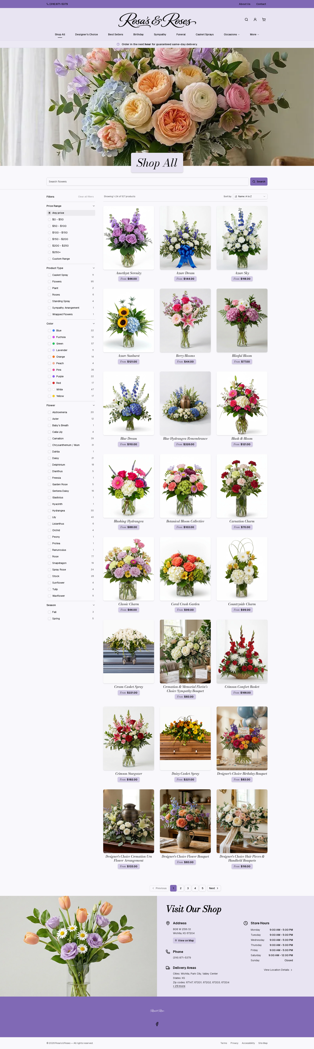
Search (261, 181)
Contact (261, 4)
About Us (244, 4)
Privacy (234, 1043)
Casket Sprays (205, 34)
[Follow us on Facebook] (157, 1024)
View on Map (186, 940)
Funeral (181, 34)
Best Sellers (115, 34)
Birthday (138, 34)
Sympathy (160, 34)
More (253, 34)
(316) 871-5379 (58, 4)
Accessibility (248, 1043)
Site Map (262, 1043)
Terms (223, 1043)
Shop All (60, 34)
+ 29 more (179, 986)
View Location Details (276, 969)
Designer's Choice (86, 34)
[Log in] (255, 19)
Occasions (230, 34)
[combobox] (250, 196)
